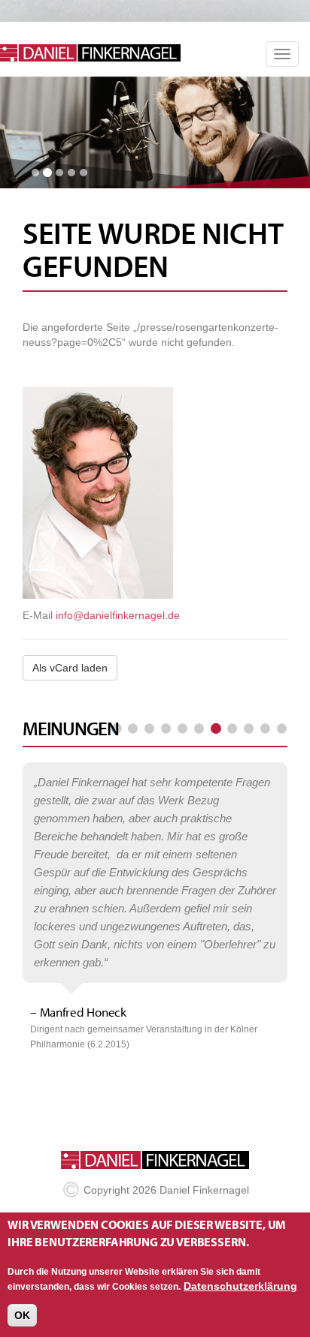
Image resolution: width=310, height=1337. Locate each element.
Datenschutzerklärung (240, 1286)
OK (22, 1315)
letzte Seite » (281, 729)
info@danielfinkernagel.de (118, 615)
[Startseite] (96, 53)
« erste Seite (116, 729)
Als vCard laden (70, 668)
